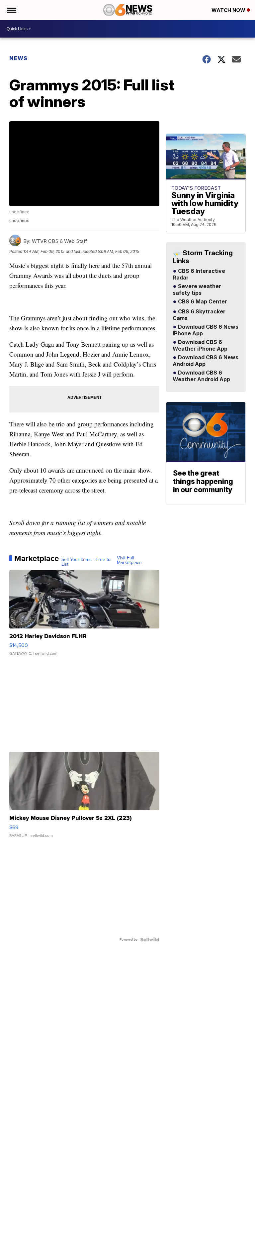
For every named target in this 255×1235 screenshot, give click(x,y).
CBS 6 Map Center (202, 302)
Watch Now (229, 10)
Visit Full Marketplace (129, 560)
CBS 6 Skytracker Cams (199, 315)
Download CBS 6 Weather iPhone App (200, 345)
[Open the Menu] (11, 10)
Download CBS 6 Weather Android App (201, 376)
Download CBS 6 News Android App (205, 361)
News (18, 58)
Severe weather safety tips (197, 289)
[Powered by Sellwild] (149, 939)
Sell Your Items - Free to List (86, 562)
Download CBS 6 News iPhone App (205, 330)
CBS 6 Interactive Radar (199, 274)
